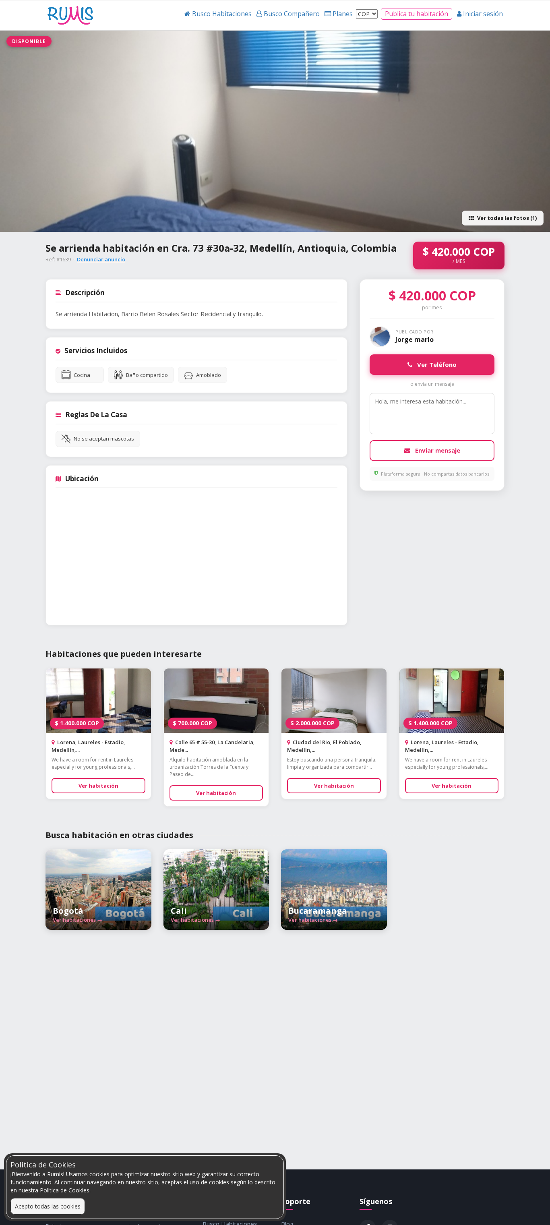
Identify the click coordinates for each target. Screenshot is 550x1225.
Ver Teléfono (436, 364)
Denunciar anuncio (101, 259)
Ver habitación (98, 785)
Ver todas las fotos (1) (507, 217)
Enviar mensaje (437, 450)
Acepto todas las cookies (48, 1206)
